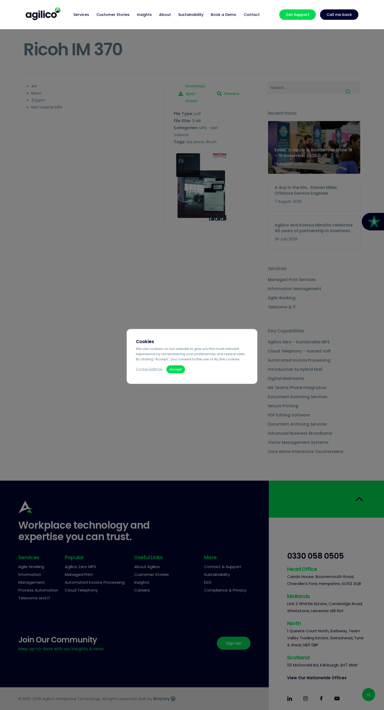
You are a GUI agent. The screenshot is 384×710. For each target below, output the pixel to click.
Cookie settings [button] (149, 369)
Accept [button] (176, 369)
